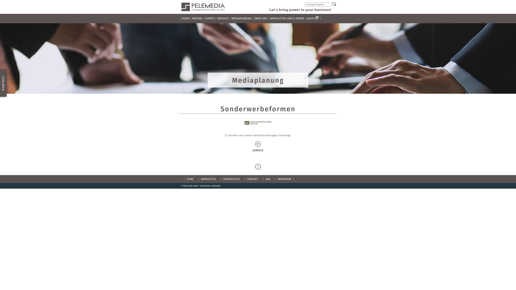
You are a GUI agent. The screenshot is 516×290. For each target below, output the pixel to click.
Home (185, 18)
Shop (310, 18)
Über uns (260, 18)
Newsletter (208, 179)
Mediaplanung (241, 18)
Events (209, 18)
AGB (267, 179)
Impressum (284, 179)
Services (223, 18)
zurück (258, 150)
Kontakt (252, 179)
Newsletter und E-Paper (287, 18)
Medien (197, 18)
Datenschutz (231, 179)
